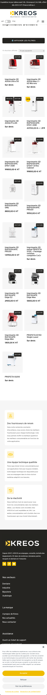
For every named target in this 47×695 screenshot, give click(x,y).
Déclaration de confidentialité (30, 692)
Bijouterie (6, 592)
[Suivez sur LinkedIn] (4, 564)
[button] (43, 647)
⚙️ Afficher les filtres (23, 41)
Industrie (6, 588)
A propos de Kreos (10, 614)
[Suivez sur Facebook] (9, 564)
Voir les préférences (23, 686)
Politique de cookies (12, 692)
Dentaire (6, 584)
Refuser (23, 680)
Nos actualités (8, 618)
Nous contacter (9, 622)
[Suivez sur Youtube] (14, 564)
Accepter (23, 673)
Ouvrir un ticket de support (14, 640)
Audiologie (7, 596)
